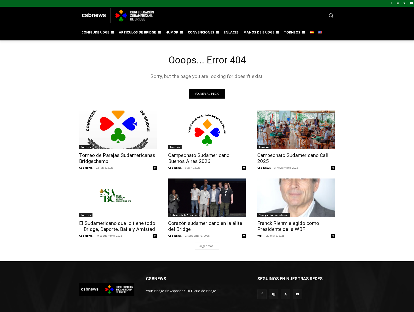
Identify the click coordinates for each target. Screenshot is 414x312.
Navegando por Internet (273, 215)
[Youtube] (411, 3)
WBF (260, 235)
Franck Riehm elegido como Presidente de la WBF (288, 226)
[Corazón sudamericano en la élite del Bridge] (207, 197)
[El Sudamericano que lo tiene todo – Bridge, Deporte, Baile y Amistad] (118, 197)
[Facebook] (391, 3)
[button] (245, 15)
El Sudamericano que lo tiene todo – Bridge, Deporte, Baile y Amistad (117, 226)
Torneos (85, 147)
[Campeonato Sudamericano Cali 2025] (296, 130)
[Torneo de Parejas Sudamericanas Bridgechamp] (118, 130)
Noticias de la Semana (183, 215)
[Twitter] (404, 3)
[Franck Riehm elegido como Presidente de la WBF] (296, 197)
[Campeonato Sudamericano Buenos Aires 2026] (207, 130)
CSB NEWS (86, 167)
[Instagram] (398, 3)
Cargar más (205, 246)
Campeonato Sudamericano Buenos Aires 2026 (199, 158)
